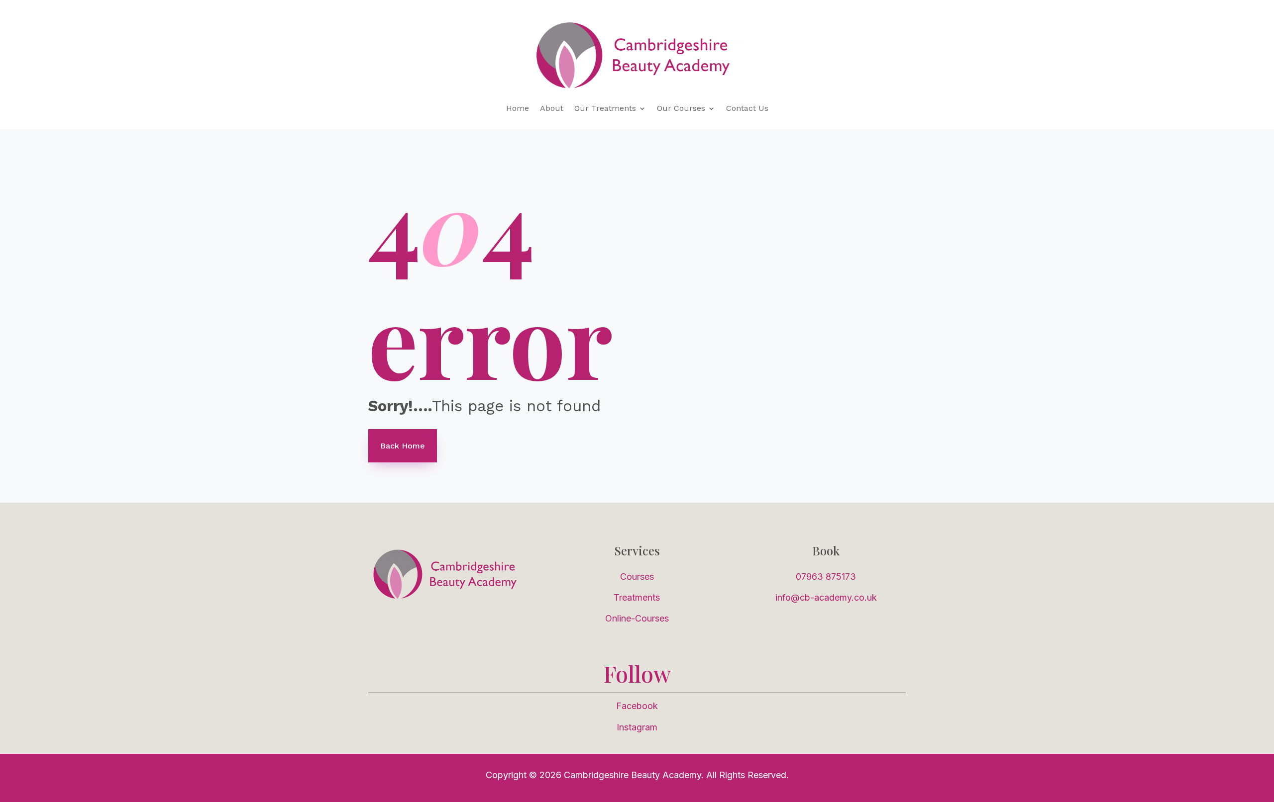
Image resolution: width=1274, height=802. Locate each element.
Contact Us (747, 109)
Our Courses (681, 109)
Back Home (402, 445)
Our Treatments (605, 109)
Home (517, 109)
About (551, 109)
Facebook (637, 706)
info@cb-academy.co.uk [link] (826, 597)
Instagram (637, 727)
